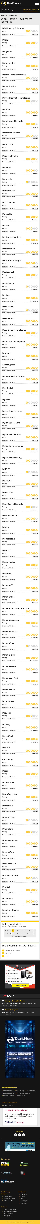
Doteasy (6, 724)
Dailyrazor (7, 51)
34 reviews (34, 812)
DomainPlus (8, 643)
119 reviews (34, 301)
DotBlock (6, 713)
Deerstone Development (14, 341)
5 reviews (34, 46)
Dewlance (7, 353)
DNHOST (6, 550)
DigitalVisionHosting (12, 457)
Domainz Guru (9, 689)
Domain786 (7, 585)
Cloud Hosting (31, 1091)
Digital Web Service (11, 434)
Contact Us (24, 1194)
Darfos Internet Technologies (16, 98)
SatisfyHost (8, 953)
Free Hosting (21, 1095)
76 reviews (34, 521)
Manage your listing (9, 1198)
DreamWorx (8, 852)
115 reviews (34, 57)
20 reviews (34, 452)
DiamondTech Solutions (13, 376)
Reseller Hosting (8, 1095)
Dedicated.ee (8, 248)
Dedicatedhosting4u (11, 260)
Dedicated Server (8, 1093)
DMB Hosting (8, 538)
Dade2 (5, 40)
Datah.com (7, 144)
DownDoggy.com (10, 794)
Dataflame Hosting (11, 132)
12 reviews (34, 81)
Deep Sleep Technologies (14, 330)
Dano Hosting (8, 63)
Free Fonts (7, 1215)
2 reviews (34, 104)
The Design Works (9, 1213)
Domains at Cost (10, 678)
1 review (35, 34)
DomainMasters (9, 631)
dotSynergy (7, 759)
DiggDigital (7, 388)
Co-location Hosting (24, 1093)
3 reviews (34, 115)
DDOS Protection (8, 1217)
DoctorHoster (8, 562)
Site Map (23, 1196)
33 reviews (34, 777)
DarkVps (6, 109)
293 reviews (34, 661)
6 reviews (34, 139)
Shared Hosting (8, 1091)
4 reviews (34, 69)
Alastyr (7, 956)
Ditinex (5, 527)
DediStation (7, 306)
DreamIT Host (8, 817)
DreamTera (7, 829)
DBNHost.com (9, 202)
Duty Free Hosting (10, 910)
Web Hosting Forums (30, 9)
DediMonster (8, 283)
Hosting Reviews (13, 15)
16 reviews (34, 730)
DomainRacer (8, 655)
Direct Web (7, 492)
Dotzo (5, 771)
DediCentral (8, 272)
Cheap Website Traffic (10, 1209)
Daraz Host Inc (9, 86)
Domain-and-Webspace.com (15, 608)
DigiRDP (6, 399)
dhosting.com (8, 364)
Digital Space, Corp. (11, 422)
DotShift (6, 747)
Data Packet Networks (12, 121)
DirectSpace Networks (12, 504)
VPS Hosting (20, 1091)
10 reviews (34, 510)
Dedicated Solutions (11, 237)
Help (22, 1198)
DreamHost (7, 805)
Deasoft (6, 225)
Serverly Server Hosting (12, 950)
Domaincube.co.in (11, 620)
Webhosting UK (8, 1105)
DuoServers (7, 898)
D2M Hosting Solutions (13, 28)
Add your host (8, 1196)
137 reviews (34, 893)
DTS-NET (6, 887)
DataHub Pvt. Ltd (10, 156)
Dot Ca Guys (8, 701)
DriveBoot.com (9, 863)
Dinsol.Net (7, 480)
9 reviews (34, 637)
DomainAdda (8, 597)
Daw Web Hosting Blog (10, 1211)
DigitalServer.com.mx (12, 446)
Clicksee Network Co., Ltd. (19, 1222)
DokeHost (7, 573)
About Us (23, 1202)
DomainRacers (9, 666)
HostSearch (4, 15)
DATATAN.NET (8, 190)
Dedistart (6, 295)
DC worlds (7, 214)
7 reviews (34, 800)
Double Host (8, 782)
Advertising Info (8, 1200)
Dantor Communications (14, 74)
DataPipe (6, 167)
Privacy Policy (25, 1200)
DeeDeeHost (8, 318)
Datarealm (7, 179)
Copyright (24, 1204)
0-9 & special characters (20, 936)
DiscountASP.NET (10, 515)
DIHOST (6, 469)
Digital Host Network (12, 411)
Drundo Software (10, 875)
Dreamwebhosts (10, 840)
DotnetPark (7, 736)
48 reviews (34, 127)
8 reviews (34, 197)
